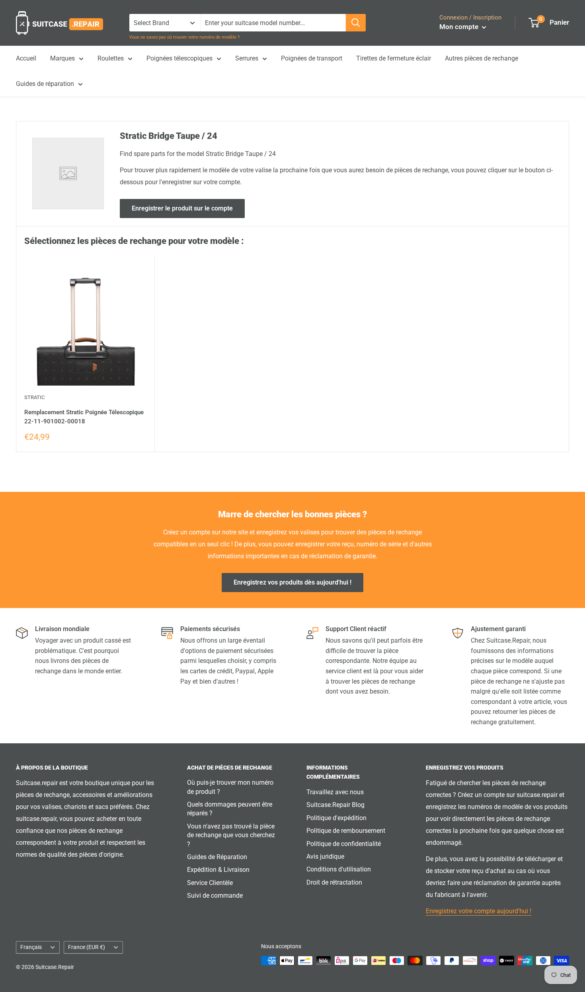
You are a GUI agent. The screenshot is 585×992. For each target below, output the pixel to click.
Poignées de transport (311, 58)
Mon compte (459, 27)
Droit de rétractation (334, 882)
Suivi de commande (215, 895)
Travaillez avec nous (335, 792)
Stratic (34, 397)
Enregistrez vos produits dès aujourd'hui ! (292, 582)
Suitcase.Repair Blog (335, 805)
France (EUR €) (86, 947)
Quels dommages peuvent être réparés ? (229, 809)
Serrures (246, 58)
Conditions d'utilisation (338, 869)
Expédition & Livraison (218, 869)
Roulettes (111, 58)
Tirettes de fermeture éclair (393, 58)
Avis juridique (325, 856)
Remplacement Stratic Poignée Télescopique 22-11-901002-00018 (84, 417)
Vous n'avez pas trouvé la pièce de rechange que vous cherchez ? (231, 835)
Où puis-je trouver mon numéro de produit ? (230, 787)
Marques (62, 58)
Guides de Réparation (217, 857)
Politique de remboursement (345, 830)
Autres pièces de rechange (481, 58)
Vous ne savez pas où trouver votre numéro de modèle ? (184, 37)
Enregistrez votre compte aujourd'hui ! (478, 911)
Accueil (26, 58)
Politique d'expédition (336, 818)
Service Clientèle (210, 883)
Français (31, 947)
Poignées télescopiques (179, 58)
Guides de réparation (45, 84)
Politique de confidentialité (343, 844)
